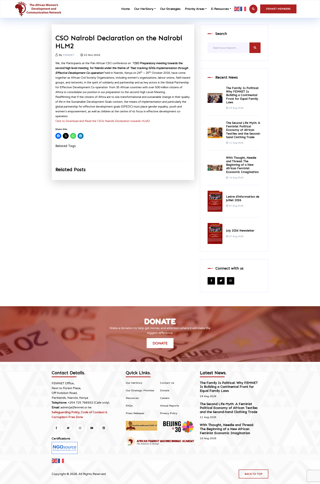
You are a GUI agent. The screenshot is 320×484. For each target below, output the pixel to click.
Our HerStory (144, 9)
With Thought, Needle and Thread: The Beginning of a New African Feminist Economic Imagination (242, 165)
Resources (132, 398)
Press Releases (135, 413)
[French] (243, 8)
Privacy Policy (168, 413)
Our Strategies (170, 9)
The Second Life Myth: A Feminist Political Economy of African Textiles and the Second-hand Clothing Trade (243, 130)
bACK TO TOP (253, 473)
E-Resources (220, 9)
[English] (237, 8)
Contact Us (167, 382)
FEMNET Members (278, 8)
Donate (160, 343)
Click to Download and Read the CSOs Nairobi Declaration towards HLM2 (102, 121)
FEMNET (68, 55)
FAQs (129, 405)
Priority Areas (194, 9)
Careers (164, 398)
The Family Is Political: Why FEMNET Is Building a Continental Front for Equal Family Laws (242, 95)
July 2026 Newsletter (240, 230)
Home (125, 9)
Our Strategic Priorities (140, 390)
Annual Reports (169, 405)
